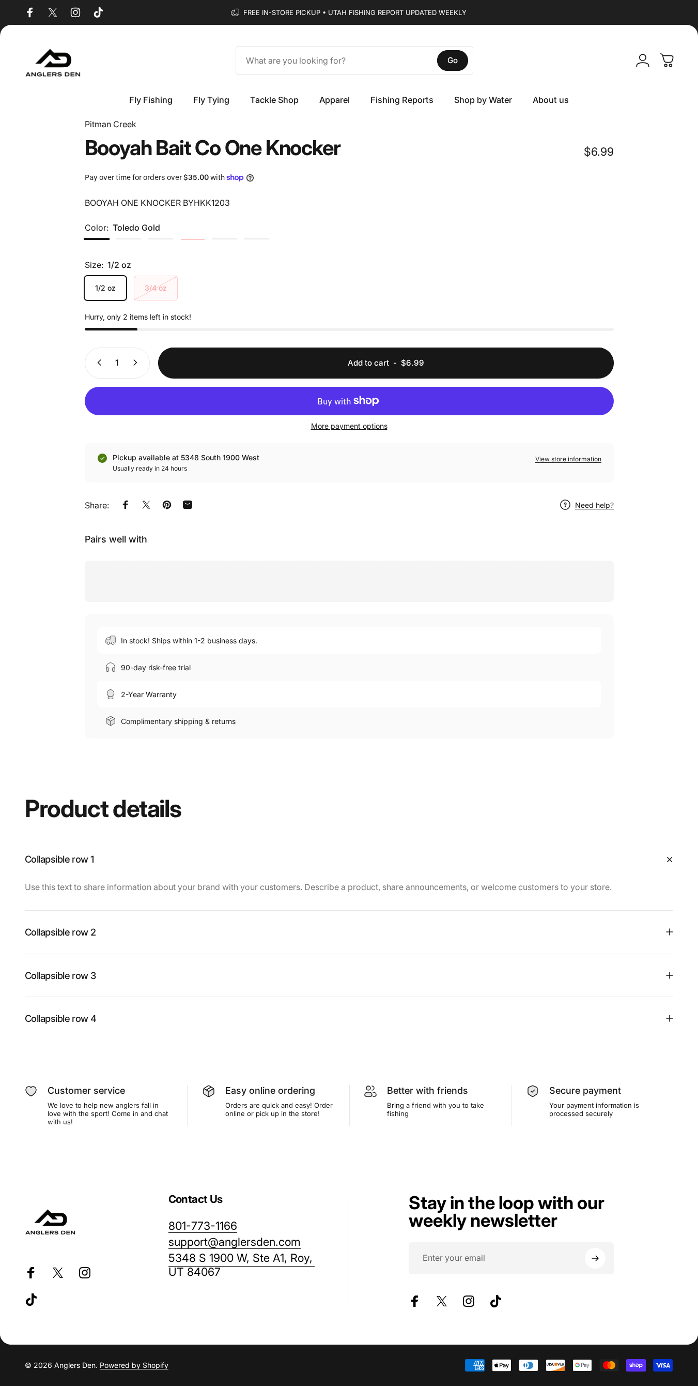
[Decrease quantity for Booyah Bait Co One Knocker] (97, 363)
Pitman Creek (110, 124)
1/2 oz (105, 287)
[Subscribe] (595, 1258)
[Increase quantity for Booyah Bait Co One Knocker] (137, 363)
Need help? (594, 504)
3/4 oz (156, 287)
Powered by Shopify (134, 1365)
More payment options (349, 425)
